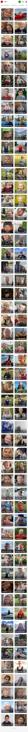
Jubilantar (14, 5)
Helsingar (21, 5)
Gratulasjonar (5, 5)
